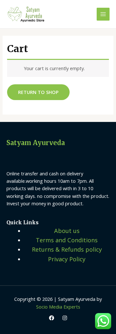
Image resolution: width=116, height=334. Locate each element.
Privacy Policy (66, 259)
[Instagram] (64, 317)
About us (67, 231)
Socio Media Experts (58, 306)
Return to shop (38, 92)
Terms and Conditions (67, 240)
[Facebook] (51, 317)
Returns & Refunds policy (67, 249)
